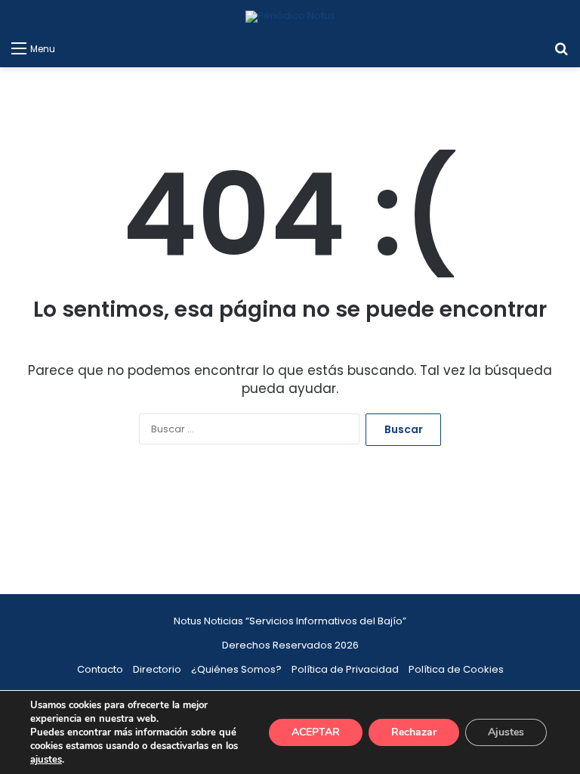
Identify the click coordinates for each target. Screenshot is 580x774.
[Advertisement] (290, 533)
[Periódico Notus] (290, 17)
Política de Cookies (456, 669)
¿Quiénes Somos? (236, 669)
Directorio (157, 669)
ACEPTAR (316, 732)
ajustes (46, 759)
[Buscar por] (561, 48)
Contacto (100, 669)
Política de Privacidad (345, 669)
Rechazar (414, 732)
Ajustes (506, 732)
